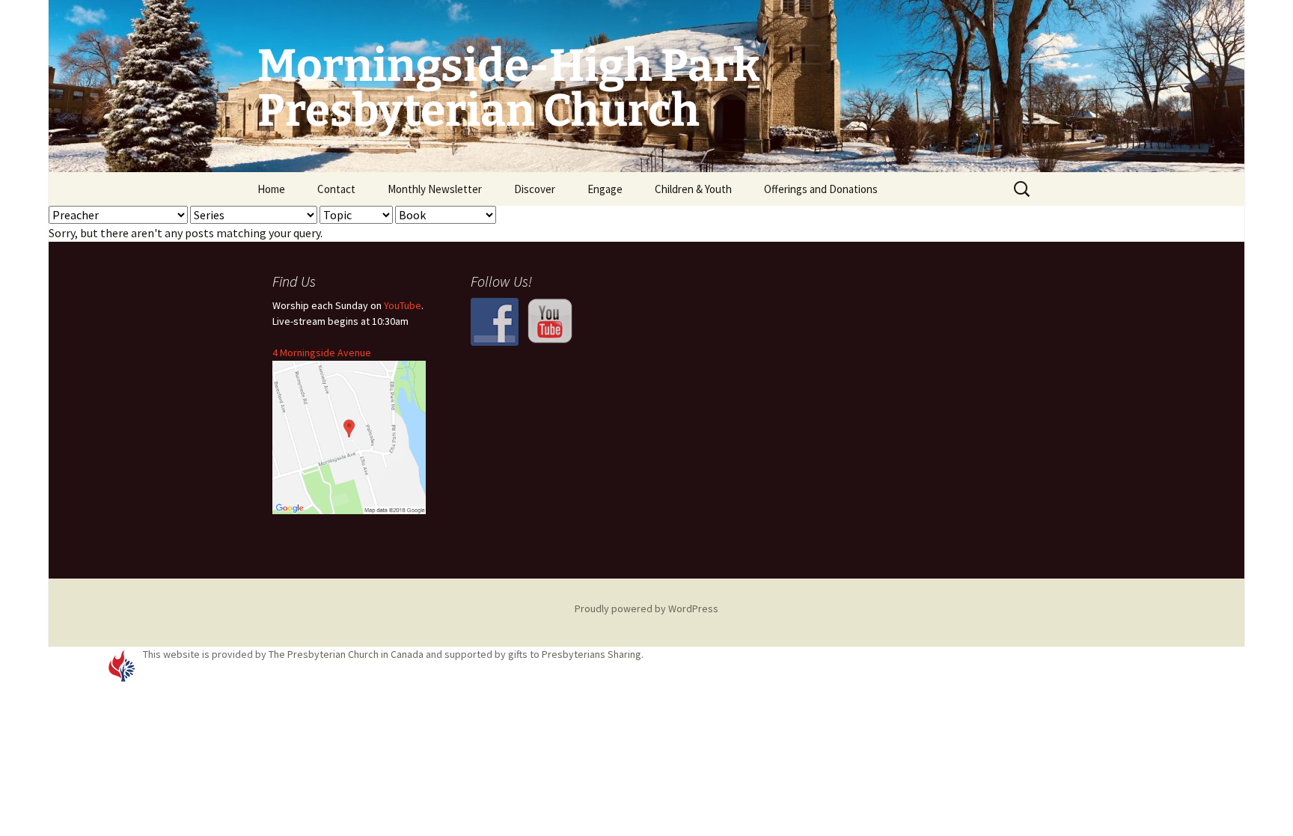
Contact (336, 189)
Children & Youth (693, 189)
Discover (534, 189)
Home (271, 189)
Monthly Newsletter (435, 189)
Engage (605, 189)
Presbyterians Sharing (591, 654)
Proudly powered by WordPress (646, 608)
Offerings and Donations (821, 189)
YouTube (402, 305)
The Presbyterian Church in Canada (346, 654)
